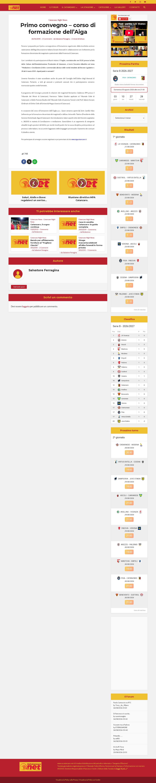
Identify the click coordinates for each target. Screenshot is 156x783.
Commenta (44, 229)
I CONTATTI (134, 7)
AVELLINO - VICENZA (129, 512)
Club (118, 332)
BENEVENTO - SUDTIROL (129, 595)
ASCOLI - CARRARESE (129, 495)
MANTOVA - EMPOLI (129, 561)
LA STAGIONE (87, 7)
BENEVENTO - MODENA (129, 195)
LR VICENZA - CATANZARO (129, 144)
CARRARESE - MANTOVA (129, 161)
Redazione (38, 232)
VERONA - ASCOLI (129, 244)
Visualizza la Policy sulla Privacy (67, 780)
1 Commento (92, 250)
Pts (144, 332)
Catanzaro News (36, 219)
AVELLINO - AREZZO (129, 211)
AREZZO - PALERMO (129, 544)
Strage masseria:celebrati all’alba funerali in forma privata (90, 244)
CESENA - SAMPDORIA (129, 277)
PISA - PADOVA (129, 261)
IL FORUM (53, 7)
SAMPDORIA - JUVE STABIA (129, 479)
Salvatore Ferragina (63, 39)
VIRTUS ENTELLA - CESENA (129, 462)
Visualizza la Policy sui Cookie (89, 780)
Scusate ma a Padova (121, 725)
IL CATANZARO (68, 7)
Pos (113, 332)
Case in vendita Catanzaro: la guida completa (88, 224)
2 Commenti (47, 39)
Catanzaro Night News (58, 20)
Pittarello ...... (118, 736)
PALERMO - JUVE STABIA (129, 294)
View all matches (140, 310)
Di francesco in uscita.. (121, 714)
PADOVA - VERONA (129, 528)
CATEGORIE (104, 7)
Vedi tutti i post (19, 287)
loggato (25, 306)
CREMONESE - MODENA (129, 445)
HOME (43, 7)
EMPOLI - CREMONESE (129, 228)
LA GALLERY (120, 7)
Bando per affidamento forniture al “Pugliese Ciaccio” (42, 242)
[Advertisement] (129, 653)
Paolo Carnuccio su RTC (122, 702)
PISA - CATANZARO (129, 77)
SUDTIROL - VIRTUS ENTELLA (129, 178)
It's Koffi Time (118, 747)
